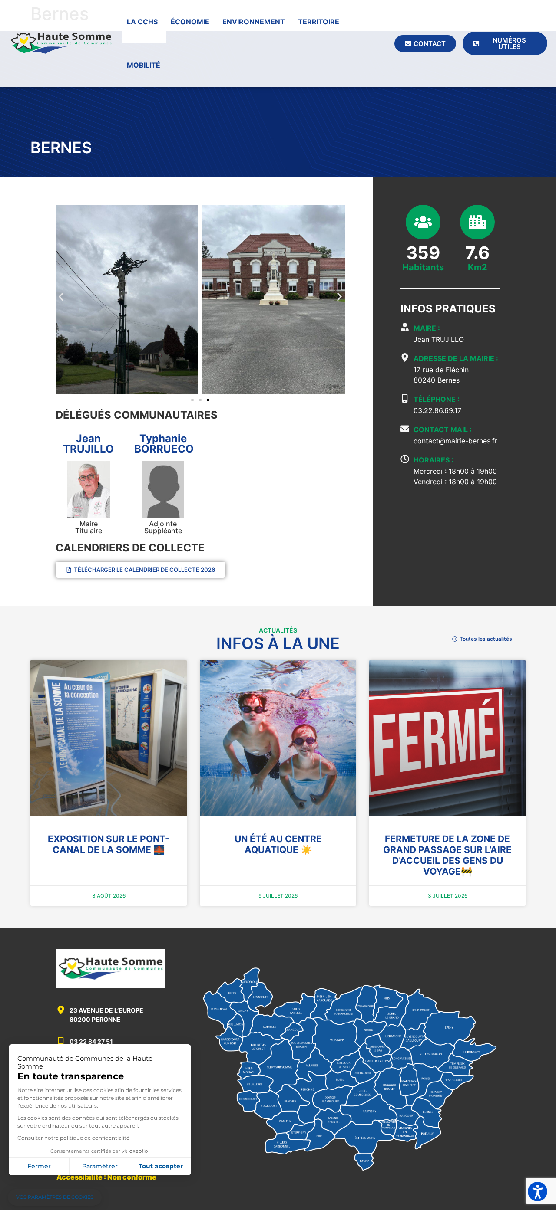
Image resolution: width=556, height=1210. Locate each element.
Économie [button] (190, 21)
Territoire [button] (318, 21)
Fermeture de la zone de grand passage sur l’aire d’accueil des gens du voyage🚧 (447, 855)
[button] (61, 296)
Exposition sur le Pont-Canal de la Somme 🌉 (108, 844)
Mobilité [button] (143, 65)
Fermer (39, 1166)
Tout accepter (161, 1166)
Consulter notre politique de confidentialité (73, 1138)
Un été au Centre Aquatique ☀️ (278, 844)
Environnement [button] (253, 21)
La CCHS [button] (142, 21)
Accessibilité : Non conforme (106, 1177)
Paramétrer (100, 1166)
